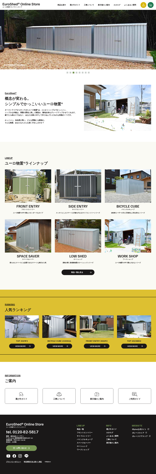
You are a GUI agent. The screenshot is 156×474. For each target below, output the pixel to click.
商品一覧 (80, 429)
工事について (111, 439)
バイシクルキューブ (85, 439)
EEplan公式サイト (139, 429)
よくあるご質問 (112, 436)
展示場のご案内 (112, 443)
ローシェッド (82, 446)
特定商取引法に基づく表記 (33, 462)
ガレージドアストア (140, 436)
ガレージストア (138, 433)
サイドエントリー (84, 436)
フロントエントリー (85, 432)
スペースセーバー (84, 443)
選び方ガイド (111, 429)
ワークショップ (83, 449)
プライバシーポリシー (13, 462)
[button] (67, 72)
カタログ (109, 432)
